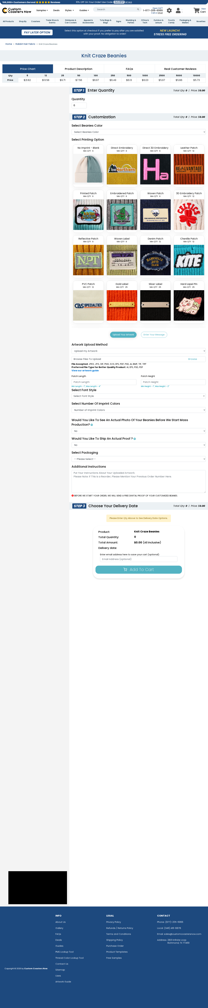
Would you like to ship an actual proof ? (103, 438)
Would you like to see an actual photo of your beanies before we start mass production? (130, 422)
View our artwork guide (85, 370)
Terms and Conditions (118, 934)
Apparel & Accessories (88, 21)
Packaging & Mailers (185, 21)
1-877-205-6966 (153, 10)
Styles (68, 10)
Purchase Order (115, 945)
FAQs (58, 934)
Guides (83, 10)
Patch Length (79, 376)
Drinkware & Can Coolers (71, 21)
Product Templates (117, 951)
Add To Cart (141, 569)
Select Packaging (85, 452)
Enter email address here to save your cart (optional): (130, 554)
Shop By (22, 21)
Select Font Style (84, 390)
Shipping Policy (114, 940)
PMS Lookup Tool (64, 951)
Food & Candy (171, 21)
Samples (41, 10)
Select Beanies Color (87, 125)
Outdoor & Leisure (158, 21)
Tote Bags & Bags (105, 21)
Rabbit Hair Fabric (25, 44)
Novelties (201, 21)
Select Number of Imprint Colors (96, 403)
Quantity (78, 99)
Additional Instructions (89, 466)
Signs (118, 21)
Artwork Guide (63, 981)
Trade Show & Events (52, 21)
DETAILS (128, 2)
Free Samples (114, 957)
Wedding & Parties (131, 21)
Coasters (35, 21)
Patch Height (148, 376)
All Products (8, 21)
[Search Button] (138, 9)
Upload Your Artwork (123, 334)
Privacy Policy (113, 922)
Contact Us (61, 963)
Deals (56, 10)
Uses (58, 975)
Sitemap (60, 969)
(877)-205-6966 (174, 922)
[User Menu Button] (169, 10)
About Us (60, 922)
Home (8, 44)
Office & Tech (145, 21)
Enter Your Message (154, 334)
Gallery (59, 928)
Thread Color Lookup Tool (69, 957)
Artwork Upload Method (90, 344)
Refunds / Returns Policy (119, 928)
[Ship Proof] (135, 438)
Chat (160, 13)
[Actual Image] (92, 424)
